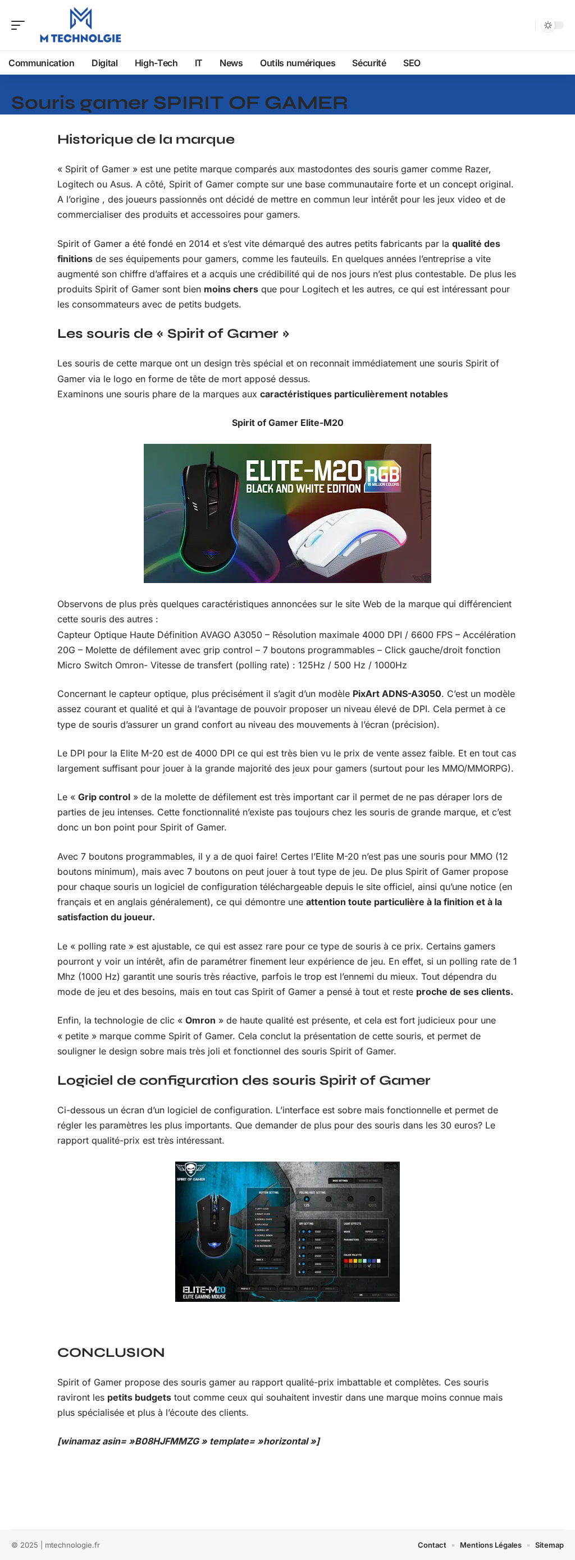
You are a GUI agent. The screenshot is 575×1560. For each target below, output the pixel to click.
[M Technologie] (80, 25)
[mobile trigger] (20, 25)
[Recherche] (524, 25)
